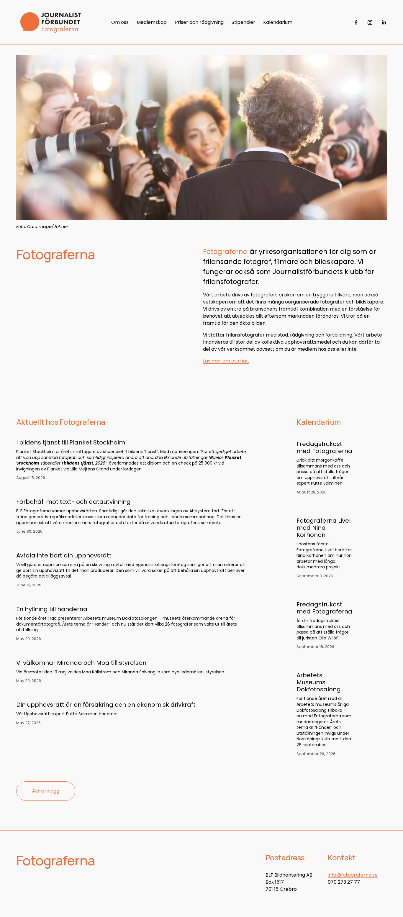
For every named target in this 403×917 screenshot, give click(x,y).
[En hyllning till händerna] (131, 598)
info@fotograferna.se (353, 875)
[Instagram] (370, 22)
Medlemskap (152, 22)
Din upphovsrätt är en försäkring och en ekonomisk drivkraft (106, 705)
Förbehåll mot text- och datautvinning (73, 502)
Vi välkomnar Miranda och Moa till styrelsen (81, 663)
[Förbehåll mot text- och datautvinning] (131, 491)
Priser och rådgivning (199, 22)
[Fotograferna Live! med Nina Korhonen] (333, 511)
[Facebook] (356, 22)
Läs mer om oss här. (226, 360)
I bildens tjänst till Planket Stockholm (70, 442)
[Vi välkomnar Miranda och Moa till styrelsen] (120, 652)
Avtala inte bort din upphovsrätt (64, 555)
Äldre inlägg (45, 791)
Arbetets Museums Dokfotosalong (318, 682)
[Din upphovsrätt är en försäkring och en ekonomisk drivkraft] (106, 694)
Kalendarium (277, 22)
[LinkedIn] (384, 22)
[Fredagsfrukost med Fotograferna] (333, 434)
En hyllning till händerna (51, 609)
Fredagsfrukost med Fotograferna (324, 447)
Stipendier (243, 22)
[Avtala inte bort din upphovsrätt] (131, 544)
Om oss (120, 22)
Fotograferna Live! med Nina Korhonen (323, 527)
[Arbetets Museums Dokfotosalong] (333, 666)
